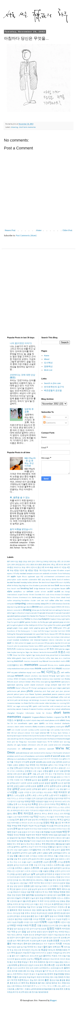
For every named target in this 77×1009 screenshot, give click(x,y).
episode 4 (59, 613)
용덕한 (57, 904)
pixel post (55, 691)
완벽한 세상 (55, 901)
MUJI (54, 669)
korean (35, 649)
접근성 (34, 938)
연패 (23, 895)
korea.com (29, 649)
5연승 (16, 571)
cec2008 (57, 592)
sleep (38, 720)
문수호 (61, 826)
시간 (13, 871)
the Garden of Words (44, 736)
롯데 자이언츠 (25, 813)
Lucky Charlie (39, 658)
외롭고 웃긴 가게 (40, 904)
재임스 (67, 932)
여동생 (23, 892)
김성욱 (54, 783)
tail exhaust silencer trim (24, 733)
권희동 (41, 777)
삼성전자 (16, 853)
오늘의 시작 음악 (22, 898)
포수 (42, 965)
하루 (15, 974)
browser (42, 589)
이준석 (63, 922)
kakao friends (29, 646)
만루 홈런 (19, 820)
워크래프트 (27, 910)
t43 (12, 733)
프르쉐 (53, 968)
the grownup (29, 739)
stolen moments (26, 727)
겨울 (42, 768)
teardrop (10, 736)
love (24, 658)
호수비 (41, 980)
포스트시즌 (49, 965)
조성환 (50, 941)
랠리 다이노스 (54, 807)
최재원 (59, 950)
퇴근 (15, 962)
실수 (29, 874)
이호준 (33, 925)
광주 (29, 774)
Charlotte (38, 595)
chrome (15, 597)
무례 (19, 826)
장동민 (39, 932)
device (35, 607)
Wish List (48, 370)
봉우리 (67, 841)
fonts (36, 619)
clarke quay (36, 598)
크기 (18, 956)
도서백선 (48, 363)
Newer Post (10, 230)
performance (11, 691)
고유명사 (28, 771)
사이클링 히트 (35, 850)
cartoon (30, 592)
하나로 (51, 971)
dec (69, 604)
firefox (27, 619)
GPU (50, 628)
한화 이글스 (13, 977)
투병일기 (25, 962)
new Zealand (43, 676)
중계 (30, 944)
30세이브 (17, 567)
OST (68, 685)
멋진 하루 (11, 823)
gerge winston (65, 622)
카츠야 (38, 953)
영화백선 (48, 367)
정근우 (40, 938)
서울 (56, 856)
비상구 (31, 847)
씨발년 (57, 874)
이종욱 (56, 922)
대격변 (60, 798)
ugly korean (22, 745)
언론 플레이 (16, 889)
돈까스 (41, 804)
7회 (40, 570)
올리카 (20, 901)
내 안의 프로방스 (36, 792)
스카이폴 (10, 868)
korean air (43, 649)
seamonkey (11, 709)
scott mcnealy (55, 706)
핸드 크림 (54, 977)
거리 (56, 765)
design (23, 607)
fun (12, 622)
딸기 (17, 807)
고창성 (46, 771)
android (46, 574)
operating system (22, 685)
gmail (64, 625)
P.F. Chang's (33, 688)
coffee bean (59, 600)
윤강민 (45, 913)
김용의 (22, 786)
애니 (20, 880)
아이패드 (37, 877)
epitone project (20, 616)
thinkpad (66, 739)
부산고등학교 (35, 844)
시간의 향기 (20, 871)
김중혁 (64, 786)
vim (59, 745)
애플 (46, 880)
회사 (59, 983)
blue (30, 585)
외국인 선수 (29, 904)
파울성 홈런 (59, 962)
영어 (55, 895)
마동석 (20, 817)
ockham (22, 682)
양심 (11, 886)
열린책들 (30, 895)
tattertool (43, 733)
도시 (19, 804)
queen (33, 697)
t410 (8, 733)
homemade (27, 634)
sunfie (36, 730)
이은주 (36, 922)
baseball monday (20, 583)
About (46, 359)
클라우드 (47, 956)
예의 (13, 898)
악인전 (44, 877)
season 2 (19, 709)
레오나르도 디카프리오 (29, 810)
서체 (66, 856)
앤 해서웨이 (61, 880)
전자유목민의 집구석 (54, 387)
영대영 (50, 895)
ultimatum (32, 745)
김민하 (24, 783)
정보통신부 (65, 938)
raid (65, 697)
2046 (48, 565)
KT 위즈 (50, 649)
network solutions (31, 676)
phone (23, 691)
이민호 (42, 919)
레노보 (10, 810)
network (19, 676)
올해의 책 (35, 901)
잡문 (28, 932)
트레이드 (42, 962)
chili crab (45, 595)
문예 (66, 826)
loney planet (50, 655)
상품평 (45, 853)
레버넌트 (16, 810)
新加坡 (39, 989)
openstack (11, 685)
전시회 (65, 935)
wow (63, 756)
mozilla (44, 669)
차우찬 (30, 947)
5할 (26, 570)
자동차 (58, 929)
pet (18, 691)
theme (59, 739)
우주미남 (46, 907)
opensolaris (65, 682)
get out (15, 625)
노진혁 (28, 796)
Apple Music (22, 576)
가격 (45, 759)
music (59, 668)
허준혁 (21, 980)
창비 (59, 947)
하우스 (20, 974)
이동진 (67, 916)
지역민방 (66, 944)
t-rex (62, 730)
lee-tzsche (43, 652)
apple (13, 577)
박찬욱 (45, 835)
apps (38, 576)
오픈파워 (13, 901)
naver (39, 672)
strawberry (41, 727)
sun (9, 729)
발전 (60, 835)
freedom (53, 619)
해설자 (33, 977)
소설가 (29, 862)
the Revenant (52, 739)
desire (29, 607)
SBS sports (32, 706)
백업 (29, 838)
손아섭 (60, 862)
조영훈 (56, 941)
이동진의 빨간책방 (14, 919)
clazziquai (45, 597)
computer (10, 604)
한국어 (50, 974)
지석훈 (59, 944)
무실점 (43, 826)
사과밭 (65, 847)
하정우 (26, 974)
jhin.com (64, 643)
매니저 (38, 820)
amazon (30, 574)
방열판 (12, 838)
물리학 (20, 829)
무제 (56, 826)
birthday (15, 585)
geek (50, 622)
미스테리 (52, 829)
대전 (33, 801)
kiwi (23, 649)
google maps (18, 628)
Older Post (67, 230)
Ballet (54, 580)
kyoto (60, 649)
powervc (54, 694)
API (8, 576)
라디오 (22, 807)
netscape (10, 676)
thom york (11, 742)
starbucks (66, 724)
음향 (51, 916)
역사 (46, 892)
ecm (68, 610)
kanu (36, 646)
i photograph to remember (26, 637)
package (41, 688)
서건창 (40, 856)
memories (31, 665)
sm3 (42, 721)
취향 (25, 953)
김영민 (16, 786)
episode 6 (66, 613)
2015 (40, 565)
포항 (57, 965)
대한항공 (39, 801)
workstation (40, 756)
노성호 (21, 796)
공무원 (67, 771)
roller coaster (39, 703)
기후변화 (28, 780)
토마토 (57, 959)
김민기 (18, 783)
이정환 (50, 922)
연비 (68, 892)
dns (68, 607)
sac (14, 706)
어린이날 (38, 886)
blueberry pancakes (40, 585)
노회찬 (33, 795)
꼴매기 (44, 789)
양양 (15, 886)
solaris (62, 720)
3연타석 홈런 (36, 567)
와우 (42, 901)
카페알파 (56, 953)
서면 (45, 856)
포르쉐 (36, 965)
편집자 (31, 965)
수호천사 (49, 865)
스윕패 (67, 865)
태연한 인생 (25, 959)
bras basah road (13, 588)
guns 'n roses (32, 631)
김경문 (45, 780)
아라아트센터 (14, 877)
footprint (46, 619)
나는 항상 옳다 (62, 789)
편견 (26, 965)
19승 (55, 561)
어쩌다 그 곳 (47, 886)
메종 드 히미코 (21, 823)
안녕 (58, 877)
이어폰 (26, 922)
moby (9, 669)
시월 (40, 871)
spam (30, 724)
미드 (35, 829)
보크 (43, 841)
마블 (31, 817)
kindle (18, 649)
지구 (45, 944)
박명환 (59, 832)
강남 (54, 762)
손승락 (46, 862)
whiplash (66, 753)
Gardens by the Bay (38, 622)
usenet (50, 745)
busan (63, 589)
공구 (58, 771)
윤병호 (51, 913)
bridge (36, 588)
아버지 (23, 877)
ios (65, 640)
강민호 (59, 762)
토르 (52, 959)
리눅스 (56, 814)
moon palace (24, 669)
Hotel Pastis (44, 634)
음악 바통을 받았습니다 (21, 529)
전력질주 (38, 935)
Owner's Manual (22, 688)
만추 (25, 820)
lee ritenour (34, 652)
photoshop (38, 691)
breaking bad (27, 588)
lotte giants (17, 658)
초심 (33, 950)
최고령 (37, 950)
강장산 (22, 765)
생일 (11, 856)
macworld (34, 661)
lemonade (50, 652)
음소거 (37, 916)
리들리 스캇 (12, 817)
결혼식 (47, 768)
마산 (35, 816)
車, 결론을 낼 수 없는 (20, 498)
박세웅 (22, 835)
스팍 (41, 868)
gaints (16, 622)
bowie (68, 585)
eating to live (61, 610)
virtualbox (66, 745)
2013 (32, 565)
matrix (63, 661)
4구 (60, 567)
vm (19, 749)
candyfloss (18, 592)
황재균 (49, 983)
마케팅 (61, 817)
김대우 (63, 780)
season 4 (33, 709)
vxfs (35, 749)
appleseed (31, 576)
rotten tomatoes (50, 703)
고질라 (39, 771)
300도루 (67, 565)
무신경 (37, 826)
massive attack (54, 661)
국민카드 (60, 774)
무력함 (14, 826)
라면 (37, 807)
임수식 (32, 929)
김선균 (41, 783)
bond (52, 585)
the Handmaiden (41, 739)
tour (25, 742)
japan (29, 643)
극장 (52, 777)
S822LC (9, 706)
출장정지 (19, 953)
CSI (50, 604)
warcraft (50, 749)
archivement (60, 576)
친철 (33, 953)
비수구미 (38, 847)
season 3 (26, 709)
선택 (29, 859)
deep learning (12, 607)
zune (41, 759)
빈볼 (50, 847)
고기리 (12, 771)
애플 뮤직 (52, 880)
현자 (36, 980)
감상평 (39, 762)
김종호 (40, 786)
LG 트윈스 (60, 652)
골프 (51, 771)
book (57, 585)
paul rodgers (57, 688)
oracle (32, 685)
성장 (56, 859)
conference (30, 604)
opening (47, 682)
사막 (11, 850)
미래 (39, 829)
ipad (68, 640)
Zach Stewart (33, 759)
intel (31, 640)
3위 (43, 568)
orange (47, 685)
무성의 (25, 826)
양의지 (20, 886)
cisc (29, 597)
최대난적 (51, 950)
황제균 (54, 983)
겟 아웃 (37, 768)
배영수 (24, 838)
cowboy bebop (40, 604)
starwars (10, 727)
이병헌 (48, 919)
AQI (41, 576)
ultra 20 (40, 745)
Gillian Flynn (43, 625)
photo (30, 691)
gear (47, 622)
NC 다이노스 (50, 672)
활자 (40, 983)
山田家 (33, 989)
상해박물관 (57, 853)
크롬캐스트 (24, 956)
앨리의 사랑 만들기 (21, 883)
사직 (48, 850)
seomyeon (47, 709)
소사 (19, 862)
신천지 (57, 871)
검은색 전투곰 (24, 768)
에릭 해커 (56, 889)
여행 (32, 892)
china (52, 595)
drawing (14, 127)
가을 (11, 762)
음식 (43, 916)
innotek (16, 640)
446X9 (56, 567)
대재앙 (27, 802)
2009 (13, 565)
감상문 (32, 762)
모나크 (36, 823)
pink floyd (46, 691)
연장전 (18, 895)
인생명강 (45, 925)
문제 (11, 829)
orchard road (56, 685)
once (42, 682)
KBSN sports (43, 646)
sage (18, 706)
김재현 (28, 786)
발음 (56, 835)
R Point (47, 697)
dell (19, 607)
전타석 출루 (20, 938)
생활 (16, 856)
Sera (53, 709)
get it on (10, 625)
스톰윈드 (26, 868)
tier (17, 742)
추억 (13, 953)
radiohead (54, 697)
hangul (47, 631)
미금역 (26, 829)
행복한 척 (62, 977)
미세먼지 (45, 829)
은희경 (23, 916)
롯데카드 (37, 814)
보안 (34, 841)
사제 (43, 850)
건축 (16, 768)
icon (45, 637)
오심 (42, 898)
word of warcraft (21, 756)
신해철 (12, 874)
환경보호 (34, 983)
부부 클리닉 (21, 844)
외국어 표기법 (18, 904)
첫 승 (11, 950)
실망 (25, 874)
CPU (47, 604)
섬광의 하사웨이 (37, 859)
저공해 (25, 935)
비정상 (44, 847)
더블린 (46, 801)
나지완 (26, 792)
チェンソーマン (40, 986)
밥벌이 (65, 835)
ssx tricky (49, 723)
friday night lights (63, 619)
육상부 (39, 913)
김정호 (33, 786)
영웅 (59, 895)
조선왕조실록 (35, 941)
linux (15, 655)
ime (51, 637)
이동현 (25, 919)
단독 (34, 798)
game (22, 622)
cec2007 (50, 592)
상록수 (39, 853)
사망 (15, 850)
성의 (52, 859)
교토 (38, 774)
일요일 (20, 929)
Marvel (45, 661)
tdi (48, 733)
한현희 (67, 974)
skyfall (28, 720)
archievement (49, 576)
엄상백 (34, 889)
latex (9, 652)
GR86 (55, 628)
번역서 (53, 838)
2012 (28, 565)
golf (68, 625)
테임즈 (38, 959)
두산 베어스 (61, 804)
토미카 (63, 959)
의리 (55, 916)
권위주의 (33, 777)
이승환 (20, 922)
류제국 (50, 814)
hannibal (53, 631)
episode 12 (43, 613)
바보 (38, 832)
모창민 (46, 823)
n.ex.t (34, 672)
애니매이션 (28, 880)
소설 (24, 862)
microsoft (43, 665)
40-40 (47, 567)
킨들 (64, 956)
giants (35, 625)
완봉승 (62, 901)
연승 (9, 895)
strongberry (50, 727)
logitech (29, 655)
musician (66, 669)
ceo (62, 591)
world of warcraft (52, 756)
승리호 (65, 868)
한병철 (61, 974)
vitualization (11, 749)
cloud (63, 598)
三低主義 (11, 989)
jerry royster (55, 643)
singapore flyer (59, 717)
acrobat (53, 570)
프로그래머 (34, 968)
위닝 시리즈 (57, 910)
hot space (36, 634)
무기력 (65, 823)
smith (57, 720)
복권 (48, 841)
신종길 (51, 871)
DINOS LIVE (60, 607)
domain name (12, 610)
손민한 (39, 862)
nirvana (30, 679)
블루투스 (24, 847)
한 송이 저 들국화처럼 (38, 974)
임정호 (43, 929)
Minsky (50, 665)
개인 (37, 765)
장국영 (33, 932)
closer (58, 597)
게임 (32, 768)
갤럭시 (51, 765)
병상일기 (28, 841)
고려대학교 (19, 771)
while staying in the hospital (51, 753)
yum (26, 759)
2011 (24, 565)
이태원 (19, 926)
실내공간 (18, 874)
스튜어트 (35, 868)
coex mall (45, 600)
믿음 (19, 832)
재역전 (61, 932)
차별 (25, 947)
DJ (66, 607)
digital (53, 607)
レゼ (68, 986)
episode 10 (35, 613)
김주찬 (46, 786)
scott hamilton (43, 706)
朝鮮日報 (51, 989)
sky (24, 720)
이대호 (61, 916)
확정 (27, 983)
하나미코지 (59, 971)
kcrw (50, 646)
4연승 (64, 567)
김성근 (47, 783)
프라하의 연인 (23, 968)
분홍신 (53, 844)
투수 (31, 962)
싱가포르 (48, 874)
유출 (22, 913)
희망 (64, 983)
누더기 (56, 796)
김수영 (67, 783)
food (40, 619)
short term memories (27, 127)
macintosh (18, 661)
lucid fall (30, 658)
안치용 (15, 880)
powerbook (47, 694)
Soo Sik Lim (12, 723)
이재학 (43, 922)
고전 (34, 771)
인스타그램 (53, 925)
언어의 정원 (26, 889)
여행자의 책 (39, 892)
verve (55, 745)
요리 (49, 904)
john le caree (18, 646)
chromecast (23, 597)
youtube (21, 759)
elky (18, 613)
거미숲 (61, 765)
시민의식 (34, 871)
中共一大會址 (24, 989)
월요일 (45, 910)
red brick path (12, 700)
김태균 (23, 789)
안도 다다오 (65, 877)
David (65, 604)
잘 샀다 (18, 932)
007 (8, 562)
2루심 (53, 565)
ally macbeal (21, 574)
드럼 (13, 807)
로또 (50, 810)
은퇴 (11, 916)
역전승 (56, 892)
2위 (57, 565)
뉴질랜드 (64, 796)
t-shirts (67, 730)
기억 (11, 780)
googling (37, 628)
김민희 (29, 783)
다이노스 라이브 (17, 798)
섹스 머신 (13, 862)
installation (24, 640)
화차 (23, 983)
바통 (42, 832)
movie (38, 668)
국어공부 (18, 777)
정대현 (46, 938)
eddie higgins (12, 613)
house (52, 634)
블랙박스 (17, 847)
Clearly (52, 597)
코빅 (64, 953)
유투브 (27, 913)
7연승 (35, 571)
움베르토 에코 (16, 910)
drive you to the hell (40, 610)
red (69, 697)
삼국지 (57, 850)
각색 (23, 762)
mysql (29, 673)
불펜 (68, 844)
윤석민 (57, 913)
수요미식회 (23, 865)
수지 (40, 865)
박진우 (39, 835)
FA (47, 616)
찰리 (45, 947)
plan (61, 691)
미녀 (31, 829)
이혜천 (26, 926)
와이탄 (47, 901)
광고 (25, 774)
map (40, 661)
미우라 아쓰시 (62, 829)
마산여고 (42, 817)
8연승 (44, 570)
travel (39, 742)
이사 (53, 919)
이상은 (58, 919)
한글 (56, 974)
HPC (56, 634)
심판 (42, 874)
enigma (28, 613)
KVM (56, 649)
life (10, 655)
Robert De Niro (29, 703)
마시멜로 (50, 817)
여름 (28, 892)
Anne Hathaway (64, 573)
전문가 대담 (53, 935)
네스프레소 (48, 792)
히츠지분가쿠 (28, 986)
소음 (34, 862)
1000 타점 (14, 561)
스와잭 (57, 865)
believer (35, 582)
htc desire (66, 634)
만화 (29, 820)
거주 (66, 765)
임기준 (26, 929)
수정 (35, 865)
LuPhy (47, 658)
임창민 (50, 928)
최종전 (65, 950)
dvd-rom (52, 610)
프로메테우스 (44, 968)
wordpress (31, 756)
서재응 (61, 856)
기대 (66, 777)
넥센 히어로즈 (60, 792)
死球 (61, 989)
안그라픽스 (51, 877)
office (33, 682)
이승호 (14, 922)
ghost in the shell (25, 625)
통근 (11, 962)
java (39, 643)
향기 (9, 980)
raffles (61, 697)
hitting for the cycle (15, 634)
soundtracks (22, 724)
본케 (56, 841)
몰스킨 (58, 823)
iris (13, 643)
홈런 (47, 980)
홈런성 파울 (54, 980)
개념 (27, 765)
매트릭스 (53, 820)
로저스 (63, 810)
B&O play (41, 580)
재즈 (9, 935)
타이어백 (10, 959)
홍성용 (62, 980)
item (16, 643)
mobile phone (64, 665)
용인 (62, 904)
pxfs (23, 697)
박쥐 (33, 835)
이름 (30, 919)
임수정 (38, 929)
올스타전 (27, 901)
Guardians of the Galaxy (16, 631)
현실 (31, 980)
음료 (28, 916)
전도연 (31, 935)
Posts (48, 417)
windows (10, 756)
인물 (39, 926)
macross (27, 661)
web (17, 753)
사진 (52, 850)
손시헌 (53, 862)
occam (16, 682)
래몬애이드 (43, 807)
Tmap (21, 742)
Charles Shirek (28, 595)
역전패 (62, 892)
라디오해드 (30, 807)
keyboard (55, 646)
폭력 (61, 965)
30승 (23, 567)
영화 (63, 895)
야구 (31, 883)
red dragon (51, 700)
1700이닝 (39, 561)
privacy (9, 697)
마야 (56, 817)
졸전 (9, 944)
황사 (44, 983)
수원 (31, 865)
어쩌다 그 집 (57, 886)
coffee (51, 601)
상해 (50, 853)
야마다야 (56, 883)
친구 (29, 953)
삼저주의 (24, 853)
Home (39, 230)
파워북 (14, 965)
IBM (38, 637)
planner (67, 691)
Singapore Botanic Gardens (42, 717)
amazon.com (37, 573)
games (28, 622)
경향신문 (62, 768)
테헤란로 (46, 959)
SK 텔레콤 (18, 721)
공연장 (10, 774)
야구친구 (48, 883)
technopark (18, 736)
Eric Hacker (31, 616)
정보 (51, 938)
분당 (48, 844)
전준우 (12, 938)
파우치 (51, 962)
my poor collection (18, 673)
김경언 (51, 780)
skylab (33, 720)
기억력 (16, 780)
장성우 (51, 932)
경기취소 (54, 768)
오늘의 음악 (34, 898)
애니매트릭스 (38, 880)
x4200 (68, 756)
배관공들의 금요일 (53, 391)
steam (17, 727)
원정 (34, 910)
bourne (62, 585)
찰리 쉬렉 (52, 947)
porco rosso (24, 694)
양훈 (32, 886)
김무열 (12, 783)
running (63, 703)
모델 (41, 823)
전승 (60, 935)
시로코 (27, 871)
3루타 (28, 567)
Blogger (53, 1001)
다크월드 (28, 798)
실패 (38, 874)
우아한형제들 (20, 907)
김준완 (53, 786)
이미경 (35, 919)
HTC (60, 634)
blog (20, 585)
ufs (15, 745)
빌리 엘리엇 (57, 847)
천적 (66, 947)
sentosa (41, 709)
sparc (36, 724)
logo (33, 655)
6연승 (30, 571)
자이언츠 (66, 929)
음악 (47, 916)
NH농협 (52, 676)
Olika (38, 682)
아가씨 (63, 874)
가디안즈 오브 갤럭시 (59, 759)
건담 (11, 768)
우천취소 (61, 907)
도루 (15, 804)
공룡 (62, 771)
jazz (42, 643)
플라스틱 (59, 968)
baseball (10, 583)
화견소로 (17, 983)
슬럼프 (46, 868)
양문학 (62, 883)
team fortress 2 (64, 733)
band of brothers (63, 580)
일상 (11, 929)
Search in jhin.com (52, 383)
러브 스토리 (65, 807)
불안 (64, 844)
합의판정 (22, 977)
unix (45, 745)
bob (49, 585)
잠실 (24, 932)
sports (41, 723)
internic (51, 640)
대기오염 (16, 801)
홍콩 (11, 983)
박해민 (51, 835)
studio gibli (60, 727)
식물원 (45, 871)
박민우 (66, 832)
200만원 (18, 565)
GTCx (65, 628)
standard (57, 723)
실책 (33, 874)
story (34, 727)
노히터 (39, 795)
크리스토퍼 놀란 (36, 956)
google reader (28, 628)
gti (69, 628)
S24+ (68, 703)
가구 (48, 759)
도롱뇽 (10, 804)
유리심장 (16, 913)
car (24, 591)
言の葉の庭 (36, 992)
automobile (33, 580)
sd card (64, 706)
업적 (39, 889)
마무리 (26, 817)
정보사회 (56, 938)
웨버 (50, 910)
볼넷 (60, 841)
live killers (22, 655)
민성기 (14, 832)
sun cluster (15, 730)
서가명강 (33, 856)
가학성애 (17, 762)
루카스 (44, 814)
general (56, 622)
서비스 (50, 856)
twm (61, 742)
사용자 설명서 (22, 850)
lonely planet (40, 655)
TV (49, 742)
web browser (24, 753)
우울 (28, 907)
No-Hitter (37, 679)
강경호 (49, 762)
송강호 (10, 865)
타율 (68, 956)
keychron (63, 646)
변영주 (14, 841)
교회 (42, 774)
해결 (28, 977)
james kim (23, 643)
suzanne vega (45, 730)
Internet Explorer (41, 640)
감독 (27, 762)
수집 (43, 865)
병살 (21, 841)
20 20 (64, 561)
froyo (9, 622)
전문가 (45, 935)
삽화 (34, 853)
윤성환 (63, 913)
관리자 (20, 774)
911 (48, 571)
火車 (66, 989)
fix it (32, 619)
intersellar (59, 640)
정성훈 (10, 941)
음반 (32, 916)
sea (68, 706)
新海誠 (44, 989)
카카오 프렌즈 (46, 953)
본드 (52, 841)
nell (62, 673)
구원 (54, 774)
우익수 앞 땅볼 (36, 907)
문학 (15, 829)
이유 (31, 922)
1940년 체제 (48, 561)
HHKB (68, 631)
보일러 (39, 841)
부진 (44, 844)
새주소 (65, 853)
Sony (68, 721)
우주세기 (53, 907)
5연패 (22, 570)
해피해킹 (46, 977)
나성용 (20, 792)
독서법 (24, 804)
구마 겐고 (48, 774)
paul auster (48, 688)
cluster (33, 600)
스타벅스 (19, 868)
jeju (48, 643)
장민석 (45, 932)
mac (52, 658)
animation (53, 573)
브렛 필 (10, 847)
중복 (34, 944)
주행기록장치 (17, 944)
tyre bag (67, 742)
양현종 (27, 886)
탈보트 (17, 959)
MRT (49, 669)
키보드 (54, 956)
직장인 (13, 947)
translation (32, 742)
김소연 (60, 783)
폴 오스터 (14, 968)
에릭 (49, 889)
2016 (44, 565)
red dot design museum (38, 700)
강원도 (15, 765)
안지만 (10, 880)
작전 (13, 932)
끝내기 (52, 789)
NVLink (10, 682)
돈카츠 (47, 804)
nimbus (10, 679)
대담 (22, 801)
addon (62, 570)
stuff (67, 726)
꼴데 (39, 789)
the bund (32, 736)
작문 (9, 932)
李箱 (57, 989)
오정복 (53, 898)
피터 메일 (30, 971)
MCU (21, 665)
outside (11, 688)
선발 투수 (17, 859)
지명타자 (51, 944)
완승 (68, 901)
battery (29, 582)
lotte (9, 658)
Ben (40, 582)
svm (52, 730)
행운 (68, 977)
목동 (52, 823)
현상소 (26, 980)
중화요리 (39, 944)
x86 (8, 759)
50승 (11, 570)
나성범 (13, 792)
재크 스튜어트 (17, 935)
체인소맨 (17, 950)
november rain (58, 679)
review (17, 703)
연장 (13, 895)
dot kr (20, 610)
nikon (68, 676)
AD (58, 570)
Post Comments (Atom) (26, 236)
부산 (28, 844)
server (57, 709)
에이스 (65, 889)
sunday (31, 730)
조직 (68, 941)
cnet (38, 600)
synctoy (57, 730)
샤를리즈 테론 (23, 856)
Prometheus (17, 697)
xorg (11, 759)
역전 (51, 892)
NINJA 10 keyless (20, 679)
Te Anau (53, 733)
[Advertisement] (38, 292)
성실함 (47, 859)
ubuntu (10, 745)
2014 (36, 565)
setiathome (65, 709)
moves (32, 669)
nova (51, 679)
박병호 (10, 835)
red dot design (23, 700)
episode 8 (10, 616)
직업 (9, 947)
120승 (25, 561)
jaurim (34, 643)
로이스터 (56, 810)
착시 (35, 947)
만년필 (12, 820)
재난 (56, 932)
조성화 (43, 941)
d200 (54, 604)
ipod (9, 643)
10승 (20, 562)
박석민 (16, 835)
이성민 (65, 919)
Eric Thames (40, 616)
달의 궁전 (44, 798)
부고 (14, 844)
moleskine (15, 669)
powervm (61, 694)
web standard (35, 753)
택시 (32, 959)
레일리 (42, 810)
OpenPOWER (56, 682)
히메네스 (18, 986)
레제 (47, 810)
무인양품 (50, 826)
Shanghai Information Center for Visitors (34, 713)
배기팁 (18, 838)
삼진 (30, 853)
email (23, 613)
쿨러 (13, 956)
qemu (28, 697)
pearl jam (66, 688)
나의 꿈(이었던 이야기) (21, 343)
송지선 (16, 865)
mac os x (58, 658)
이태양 (12, 925)
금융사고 (60, 777)
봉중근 (10, 844)
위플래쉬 (66, 910)
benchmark (46, 582)
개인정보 (44, 765)
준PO (25, 944)
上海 (17, 989)
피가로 (15, 971)
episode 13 (52, 613)
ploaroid (10, 694)
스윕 (62, 865)
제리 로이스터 (23, 941)
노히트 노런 (48, 796)
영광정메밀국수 (40, 895)
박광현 (53, 832)
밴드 (33, 838)
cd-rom (43, 591)
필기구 (46, 971)
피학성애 (38, 971)
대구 (66, 799)
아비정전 (29, 877)
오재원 (47, 898)
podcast (16, 694)
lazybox (13, 652)
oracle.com (40, 685)
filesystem (17, 619)
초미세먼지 (26, 950)
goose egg (44, 628)
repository (59, 700)
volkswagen (27, 749)
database (59, 604)
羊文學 (21, 992)
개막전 (32, 765)
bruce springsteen (53, 588)
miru (56, 665)
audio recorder (22, 580)
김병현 (35, 783)
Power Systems (35, 694)
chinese (57, 595)
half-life (41, 631)
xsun (15, 759)
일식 (16, 929)
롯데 (15, 814)
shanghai (11, 713)
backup (48, 580)
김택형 (34, 789)
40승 (51, 568)
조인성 (63, 941)
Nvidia (67, 679)
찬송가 (40, 947)
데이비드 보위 (60, 801)
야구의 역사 (39, 883)
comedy (67, 600)
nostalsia (45, 679)
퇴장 (19, 962)
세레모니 (62, 859)
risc (22, 703)
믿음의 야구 (26, 832)
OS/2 (64, 685)
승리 (52, 868)
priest (68, 694)
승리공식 (58, 868)
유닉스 (10, 913)
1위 (58, 562)
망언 (33, 820)
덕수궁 (51, 801)
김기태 (57, 780)
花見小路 (28, 992)
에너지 (44, 889)
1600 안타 (31, 561)
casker (37, 591)
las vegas (66, 649)
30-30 (61, 565)
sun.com (24, 730)
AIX (14, 573)
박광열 (47, 832)
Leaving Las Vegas (23, 652)
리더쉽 (67, 814)
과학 (15, 774)
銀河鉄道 (44, 992)
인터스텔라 (63, 925)
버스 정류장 (41, 838)
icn (42, 637)
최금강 (44, 950)
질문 (19, 947)
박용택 (28, 835)
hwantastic (11, 637)
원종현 (39, 910)
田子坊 (15, 992)
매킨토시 (45, 820)
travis (44, 742)
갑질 (44, 762)
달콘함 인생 (52, 798)
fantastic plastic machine (57, 616)
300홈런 (10, 567)
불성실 (59, 844)
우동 (66, 904)
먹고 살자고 (65, 820)
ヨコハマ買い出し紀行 (56, 986)
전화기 (28, 938)
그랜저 (46, 777)
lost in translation (62, 655)
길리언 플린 (36, 780)
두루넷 (53, 804)
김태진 (29, 789)
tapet (37, 733)
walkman (42, 749)
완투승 (10, 904)
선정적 (24, 859)
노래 (16, 795)
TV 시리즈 (54, 742)
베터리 (59, 838)
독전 (29, 804)
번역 (48, 838)
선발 (11, 859)
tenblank (25, 736)
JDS (45, 643)
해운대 (39, 977)
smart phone (49, 721)
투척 (35, 962)
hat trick (61, 631)
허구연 (14, 980)
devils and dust (45, 607)
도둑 (68, 801)
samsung (24, 706)
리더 (61, 814)
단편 (38, 798)
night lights (60, 676)
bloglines (25, 585)
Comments (50, 423)
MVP (9, 672)
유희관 (33, 913)
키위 (60, 956)
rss (58, 703)
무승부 (31, 826)
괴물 (34, 774)
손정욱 (66, 862)
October (28, 682)
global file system (54, 625)
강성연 (65, 762)
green (60, 628)
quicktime (40, 697)
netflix (67, 673)
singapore (26, 717)
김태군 (16, 789)
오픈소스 (60, 898)
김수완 (10, 786)
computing (20, 603)
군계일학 (26, 777)
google (10, 628)
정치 (14, 941)
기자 (21, 780)
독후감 (35, 804)
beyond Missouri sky (58, 582)
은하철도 (16, 916)
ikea (48, 637)
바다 (33, 832)
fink (22, 619)
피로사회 (22, 971)
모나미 (30, 823)
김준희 (58, 786)
